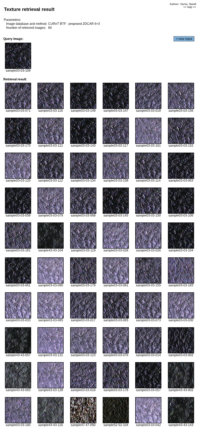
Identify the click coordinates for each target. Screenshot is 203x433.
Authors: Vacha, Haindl (183, 4)
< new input (184, 38)
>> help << (189, 7)
